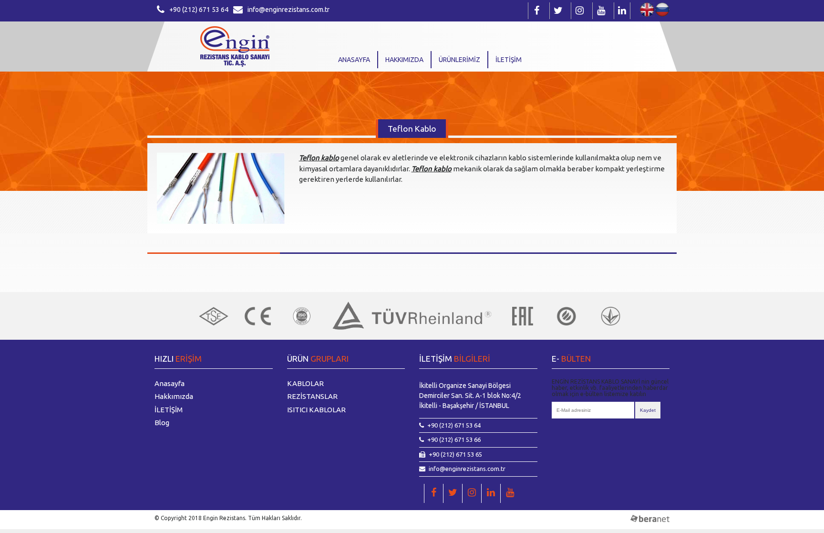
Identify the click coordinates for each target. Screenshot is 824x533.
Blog (161, 422)
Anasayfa (354, 59)
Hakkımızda (404, 59)
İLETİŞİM (508, 59)
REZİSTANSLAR (312, 396)
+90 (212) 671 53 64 (198, 9)
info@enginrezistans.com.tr (288, 9)
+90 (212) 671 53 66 (454, 439)
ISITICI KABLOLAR (316, 410)
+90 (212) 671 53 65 (455, 454)
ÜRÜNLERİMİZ (459, 59)
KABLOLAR (305, 383)
